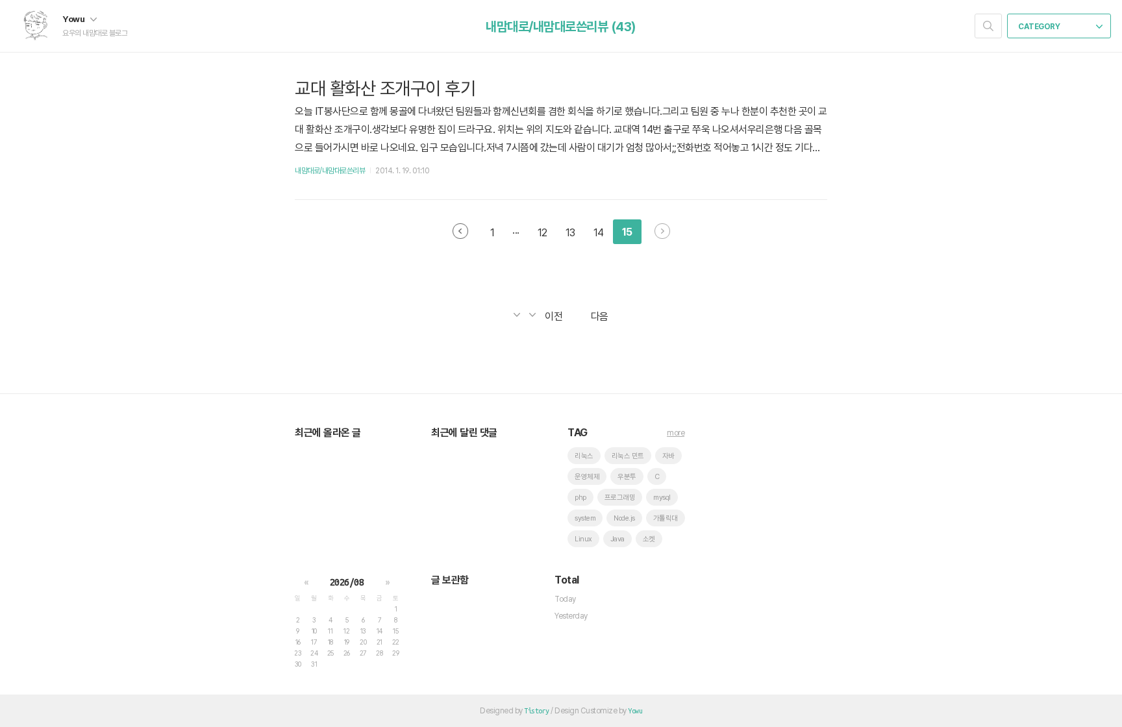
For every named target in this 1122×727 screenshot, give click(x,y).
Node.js (624, 518)
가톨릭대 (665, 518)
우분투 (626, 477)
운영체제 (587, 477)
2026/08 (347, 582)
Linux (583, 539)
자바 (668, 456)
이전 (460, 231)
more (675, 432)
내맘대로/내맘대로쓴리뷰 (330, 170)
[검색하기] (988, 26)
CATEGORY (1040, 26)
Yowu (74, 19)
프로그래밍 (620, 497)
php (580, 497)
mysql (662, 497)
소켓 (649, 539)
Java (617, 539)
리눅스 (584, 456)
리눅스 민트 (628, 456)
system (585, 518)
